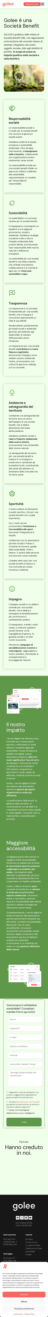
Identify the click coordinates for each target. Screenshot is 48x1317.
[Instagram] (22, 1218)
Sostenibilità (30, 1251)
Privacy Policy (29, 1314)
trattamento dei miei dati (28, 1102)
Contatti (28, 1254)
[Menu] (42, 3)
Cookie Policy (18, 1314)
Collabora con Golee (33, 1248)
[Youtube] (30, 1218)
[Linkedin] (26, 1218)
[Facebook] (17, 1218)
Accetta (24, 1294)
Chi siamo (29, 1239)
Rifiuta (24, 1301)
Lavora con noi (31, 1242)
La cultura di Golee (32, 1245)
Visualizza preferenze (24, 1308)
